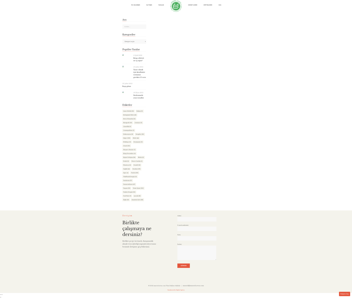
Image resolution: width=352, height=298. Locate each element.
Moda (141, 157)
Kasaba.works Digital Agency (176, 290)
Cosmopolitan (128, 130)
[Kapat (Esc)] (2, 294)
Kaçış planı (126, 86)
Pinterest (184, 278)
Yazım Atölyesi (129, 184)
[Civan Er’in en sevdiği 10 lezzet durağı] (186, 45)
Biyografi (127, 122)
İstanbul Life (181, 82)
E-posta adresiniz (183, 225)
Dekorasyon (128, 134)
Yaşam (126, 188)
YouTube (338, 5)
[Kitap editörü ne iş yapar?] (127, 55)
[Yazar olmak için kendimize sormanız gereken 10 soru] (127, 66)
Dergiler (140, 134)
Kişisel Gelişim (129, 157)
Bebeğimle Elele (129, 115)
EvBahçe (127, 142)
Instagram (342, 5)
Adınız (179, 216)
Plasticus (127, 165)
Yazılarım (127, 180)
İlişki (126, 200)
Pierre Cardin (137, 161)
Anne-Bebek (128, 111)
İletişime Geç (344, 294)
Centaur (138, 122)
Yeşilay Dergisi (129, 192)
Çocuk (137, 196)
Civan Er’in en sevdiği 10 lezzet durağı (165, 78)
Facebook (327, 5)
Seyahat (136, 169)
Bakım (140, 111)
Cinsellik (127, 126)
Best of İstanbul (129, 119)
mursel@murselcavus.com (193, 286)
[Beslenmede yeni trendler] (127, 92)
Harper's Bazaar (129, 149)
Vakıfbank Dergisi (130, 176)
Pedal (126, 161)
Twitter (331, 5)
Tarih (134, 173)
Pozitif (137, 165)
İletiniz (179, 244)
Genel (126, 146)
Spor (125, 173)
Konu (179, 235)
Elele (136, 138)
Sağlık (126, 169)
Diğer (126, 138)
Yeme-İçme (189, 82)
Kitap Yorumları (129, 153)
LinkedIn (334, 5)
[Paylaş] (1, 294)
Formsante (138, 142)
